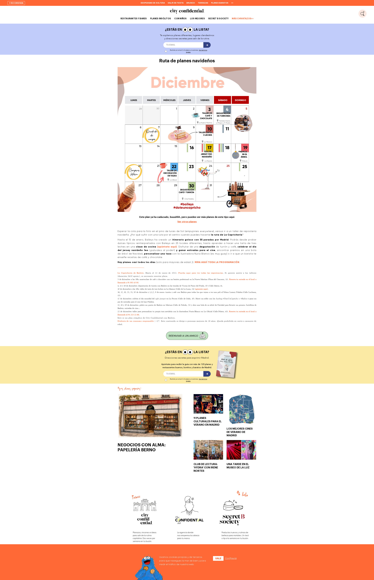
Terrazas (203, 3)
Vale (218, 558)
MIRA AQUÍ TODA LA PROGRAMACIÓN (217, 262)
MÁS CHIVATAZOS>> (242, 19)
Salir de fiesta (175, 3)
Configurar (231, 558)
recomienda (16, 3)
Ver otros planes (187, 222)
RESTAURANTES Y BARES (134, 19)
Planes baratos (219, 3)
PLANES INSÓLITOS (160, 19)
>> (232, 3)
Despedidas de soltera (153, 3)
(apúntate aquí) (201, 289)
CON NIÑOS (180, 19)
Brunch (190, 3)
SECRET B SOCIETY (218, 19)
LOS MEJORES (197, 19)
